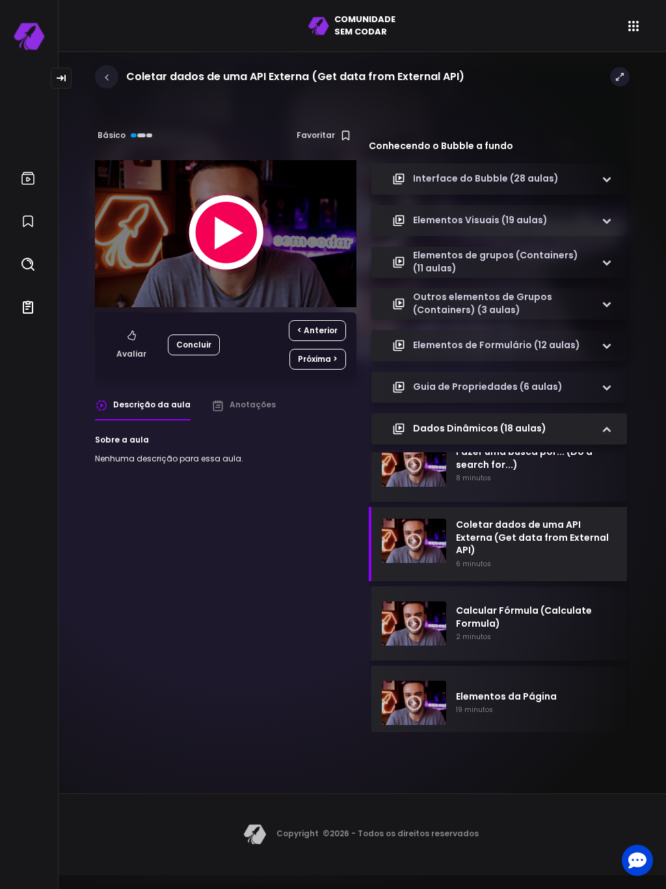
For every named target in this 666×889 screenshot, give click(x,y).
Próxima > (318, 358)
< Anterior (317, 330)
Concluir (193, 344)
